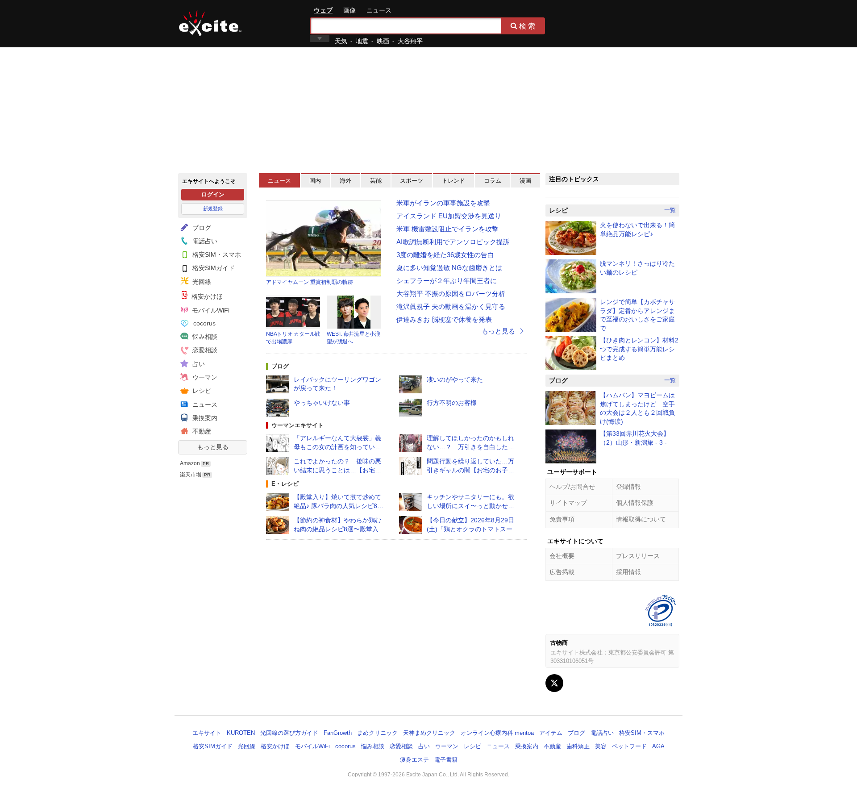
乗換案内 (204, 417)
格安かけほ (206, 296)
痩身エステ (414, 759)
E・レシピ (285, 483)
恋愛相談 (204, 350)
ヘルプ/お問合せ (572, 486)
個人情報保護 (634, 502)
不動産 (201, 431)
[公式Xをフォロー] (554, 683)
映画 (383, 41)
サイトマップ (568, 502)
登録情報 (628, 486)
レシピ (201, 390)
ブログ (201, 227)
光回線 (201, 281)
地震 (362, 41)
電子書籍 (446, 759)
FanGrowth (338, 732)
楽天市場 (190, 474)
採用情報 (628, 571)
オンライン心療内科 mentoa (497, 732)
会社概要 (561, 555)
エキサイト (210, 23)
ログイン (213, 194)
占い (198, 363)
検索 (528, 26)
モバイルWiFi (209, 310)
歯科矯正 (578, 746)
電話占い (204, 241)
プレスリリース (638, 555)
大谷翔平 (410, 41)
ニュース (378, 10)
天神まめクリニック (429, 732)
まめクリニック (377, 732)
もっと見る (213, 446)
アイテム (550, 732)
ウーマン (204, 377)
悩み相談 (204, 336)
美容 (601, 746)
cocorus (203, 323)
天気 (341, 41)
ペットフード (629, 746)
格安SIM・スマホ (216, 254)
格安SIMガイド (213, 267)
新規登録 (213, 208)
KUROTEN (241, 732)
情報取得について (641, 519)
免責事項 (561, 519)
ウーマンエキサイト (297, 425)
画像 (349, 10)
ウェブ (323, 10)
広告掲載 (561, 571)
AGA (658, 746)
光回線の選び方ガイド (289, 732)
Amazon (190, 463)
